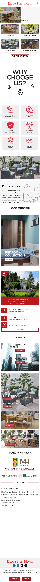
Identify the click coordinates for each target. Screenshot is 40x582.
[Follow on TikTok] (22, 565)
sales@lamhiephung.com (13, 500)
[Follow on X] (25, 565)
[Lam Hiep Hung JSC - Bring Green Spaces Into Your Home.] (20, 3)
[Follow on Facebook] (14, 565)
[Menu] (2, 3)
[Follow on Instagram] (18, 565)
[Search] (38, 3)
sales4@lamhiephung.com (10, 502)
